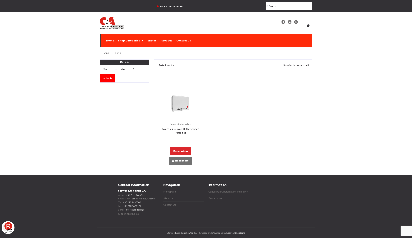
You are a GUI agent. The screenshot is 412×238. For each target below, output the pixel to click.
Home (110, 40)
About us (166, 40)
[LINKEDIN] (289, 22)
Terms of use (215, 198)
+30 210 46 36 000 (173, 6)
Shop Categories (129, 40)
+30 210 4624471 (132, 206)
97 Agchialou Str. (136, 195)
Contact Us (183, 40)
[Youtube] (296, 22)
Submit (107, 78)
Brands (152, 40)
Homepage (169, 191)
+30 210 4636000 (131, 202)
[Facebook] (283, 22)
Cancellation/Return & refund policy (228, 191)
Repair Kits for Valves (180, 124)
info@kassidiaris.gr (135, 209)
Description (180, 151)
